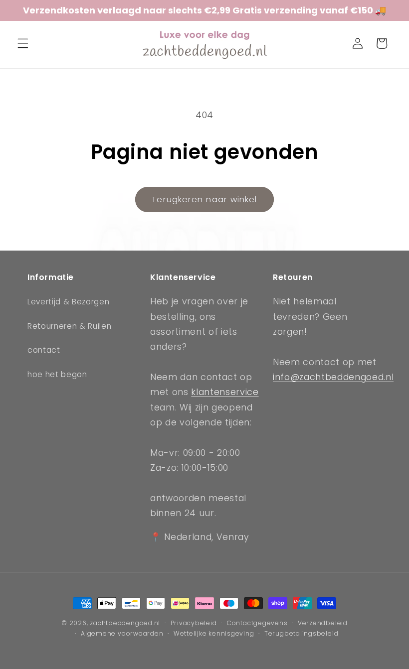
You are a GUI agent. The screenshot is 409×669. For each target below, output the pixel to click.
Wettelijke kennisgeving (214, 633)
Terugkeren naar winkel (204, 199)
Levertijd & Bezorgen (68, 301)
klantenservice (224, 392)
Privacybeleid (194, 623)
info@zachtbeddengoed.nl (333, 377)
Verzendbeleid (323, 623)
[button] (23, 43)
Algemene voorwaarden (122, 633)
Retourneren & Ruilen (69, 326)
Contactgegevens (257, 623)
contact (43, 350)
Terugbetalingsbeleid (301, 633)
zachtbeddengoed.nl (125, 623)
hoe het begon (57, 374)
